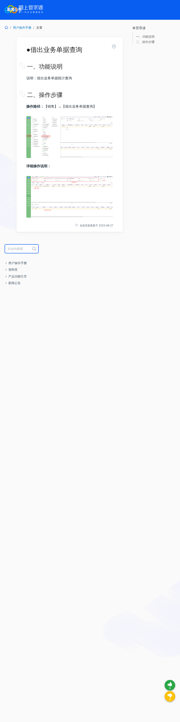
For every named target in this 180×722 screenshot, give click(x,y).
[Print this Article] (114, 47)
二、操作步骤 (145, 42)
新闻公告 (14, 283)
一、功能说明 (145, 37)
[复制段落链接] (26, 66)
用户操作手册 (22, 28)
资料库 (13, 270)
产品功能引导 (17, 276)
